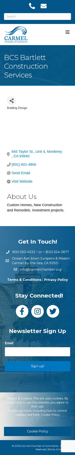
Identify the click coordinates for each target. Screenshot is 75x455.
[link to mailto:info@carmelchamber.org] (43, 6)
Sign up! (37, 366)
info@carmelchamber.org (40, 269)
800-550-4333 (23, 252)
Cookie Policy (50, 415)
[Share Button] (11, 100)
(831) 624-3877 (57, 252)
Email (9, 343)
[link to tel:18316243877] (32, 6)
